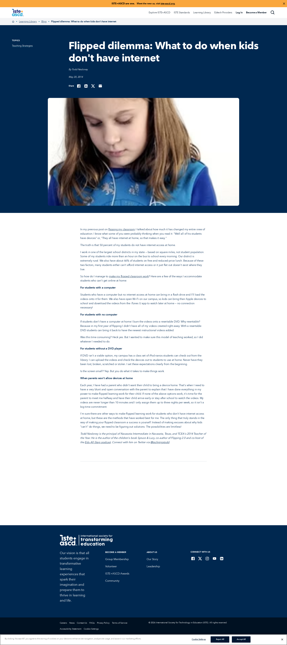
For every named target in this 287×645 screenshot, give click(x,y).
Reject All (220, 639)
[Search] (272, 12)
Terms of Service (120, 623)
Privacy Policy (103, 623)
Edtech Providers (223, 12)
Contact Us (82, 623)
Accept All (241, 639)
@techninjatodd (159, 442)
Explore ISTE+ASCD (159, 12)
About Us (152, 552)
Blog (43, 21)
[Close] (282, 639)
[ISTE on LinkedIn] (221, 558)
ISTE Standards (182, 12)
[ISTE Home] (18, 12)
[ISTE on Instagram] (207, 558)
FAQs (91, 623)
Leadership (153, 566)
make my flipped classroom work (129, 276)
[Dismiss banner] (284, 3)
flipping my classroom (121, 229)
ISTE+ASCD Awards (117, 573)
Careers (63, 623)
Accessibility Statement (70, 629)
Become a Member (115, 552)
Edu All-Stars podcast (98, 442)
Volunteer (111, 566)
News (71, 623)
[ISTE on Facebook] (193, 558)
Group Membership (117, 559)
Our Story (152, 559)
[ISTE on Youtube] (214, 558)
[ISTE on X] (200, 558)
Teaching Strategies (22, 45)
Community (112, 580)
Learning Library (202, 12)
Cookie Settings (91, 629)
